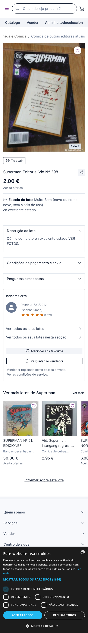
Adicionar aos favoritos (47, 351)
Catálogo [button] (12, 22)
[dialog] (44, 590)
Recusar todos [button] (64, 615)
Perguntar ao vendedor (47, 361)
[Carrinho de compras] (82, 8)
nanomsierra (16, 296)
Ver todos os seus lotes (25, 328)
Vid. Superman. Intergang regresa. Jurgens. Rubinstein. (58, 443)
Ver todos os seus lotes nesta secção (36, 337)
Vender (32, 22)
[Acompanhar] (77, 50)
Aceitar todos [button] (23, 615)
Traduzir (17, 160)
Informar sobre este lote (44, 480)
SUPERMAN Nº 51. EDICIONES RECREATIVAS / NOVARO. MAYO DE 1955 (19, 443)
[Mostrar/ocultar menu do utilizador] (6, 8)
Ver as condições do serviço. (27, 374)
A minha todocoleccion (64, 22)
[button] (44, 230)
